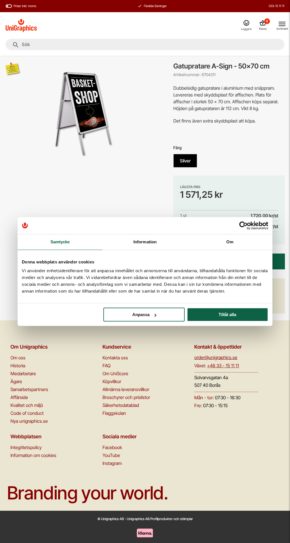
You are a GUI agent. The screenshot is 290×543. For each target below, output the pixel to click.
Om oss (17, 357)
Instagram (112, 463)
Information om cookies (33, 455)
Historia (17, 365)
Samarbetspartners (29, 389)
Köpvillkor (112, 381)
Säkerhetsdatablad (121, 405)
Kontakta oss (115, 357)
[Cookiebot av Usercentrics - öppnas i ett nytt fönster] (243, 225)
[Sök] (15, 45)
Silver (185, 161)
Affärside (19, 397)
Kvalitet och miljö (26, 405)
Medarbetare (23, 373)
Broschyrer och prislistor (126, 397)
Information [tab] (145, 241)
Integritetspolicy (26, 447)
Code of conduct (27, 413)
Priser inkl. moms (25, 6)
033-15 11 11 (276, 6)
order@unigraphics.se (215, 357)
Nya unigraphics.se (29, 421)
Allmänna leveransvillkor (126, 389)
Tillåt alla (227, 314)
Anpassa (141, 314)
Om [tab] (229, 241)
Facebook (112, 447)
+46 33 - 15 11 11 (223, 365)
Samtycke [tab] (60, 241)
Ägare (16, 381)
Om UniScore (115, 373)
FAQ (106, 365)
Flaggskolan (114, 413)
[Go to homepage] (21, 25)
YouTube (111, 455)
